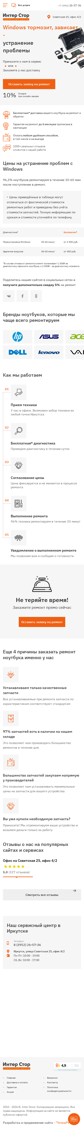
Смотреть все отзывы (42, 895)
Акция (10, 1091)
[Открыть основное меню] (5, 5)
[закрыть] (78, 5)
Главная (11, 1077)
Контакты (52, 1082)
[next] (74, 890)
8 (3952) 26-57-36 (27, 944)
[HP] (17, 337)
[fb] (22, 296)
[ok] (36, 296)
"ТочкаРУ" (63, 1123)
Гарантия (12, 1087)
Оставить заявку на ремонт (42, 622)
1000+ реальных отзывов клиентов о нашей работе (29, 148)
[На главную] (16, 17)
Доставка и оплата (17, 1082)
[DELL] (17, 352)
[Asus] (48, 337)
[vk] (9, 296)
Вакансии (52, 1077)
